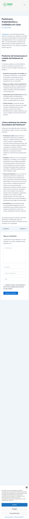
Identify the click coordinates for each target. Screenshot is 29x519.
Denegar (14, 509)
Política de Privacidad (18, 517)
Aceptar (14, 504)
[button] (26, 487)
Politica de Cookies (9, 517)
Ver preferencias (14, 513)
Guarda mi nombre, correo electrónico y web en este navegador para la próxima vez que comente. (14, 286)
